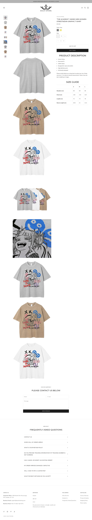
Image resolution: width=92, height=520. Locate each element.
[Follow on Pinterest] (11, 511)
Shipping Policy (84, 500)
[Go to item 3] (5, 27)
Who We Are (65, 495)
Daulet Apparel (60, 16)
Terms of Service (84, 495)
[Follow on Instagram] (7, 511)
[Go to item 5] (5, 37)
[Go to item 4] (5, 32)
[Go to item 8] (5, 52)
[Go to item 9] (5, 56)
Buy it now (73, 50)
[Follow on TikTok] (14, 511)
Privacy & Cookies (84, 498)
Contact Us (65, 498)
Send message (46, 411)
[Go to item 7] (5, 47)
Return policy (83, 503)
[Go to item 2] (5, 22)
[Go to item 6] (5, 42)
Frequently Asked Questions (69, 500)
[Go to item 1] (5, 18)
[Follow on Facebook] (4, 511)
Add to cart (72, 46)
